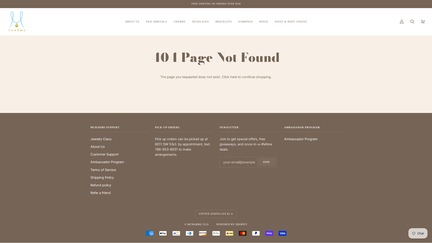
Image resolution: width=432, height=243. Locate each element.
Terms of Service (103, 170)
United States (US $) (214, 213)
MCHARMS (194, 224)
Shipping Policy (102, 178)
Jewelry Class (101, 139)
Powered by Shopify (232, 224)
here (233, 77)
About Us (97, 147)
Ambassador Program (107, 162)
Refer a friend (100, 193)
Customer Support (104, 154)
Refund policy (100, 185)
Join (266, 162)
